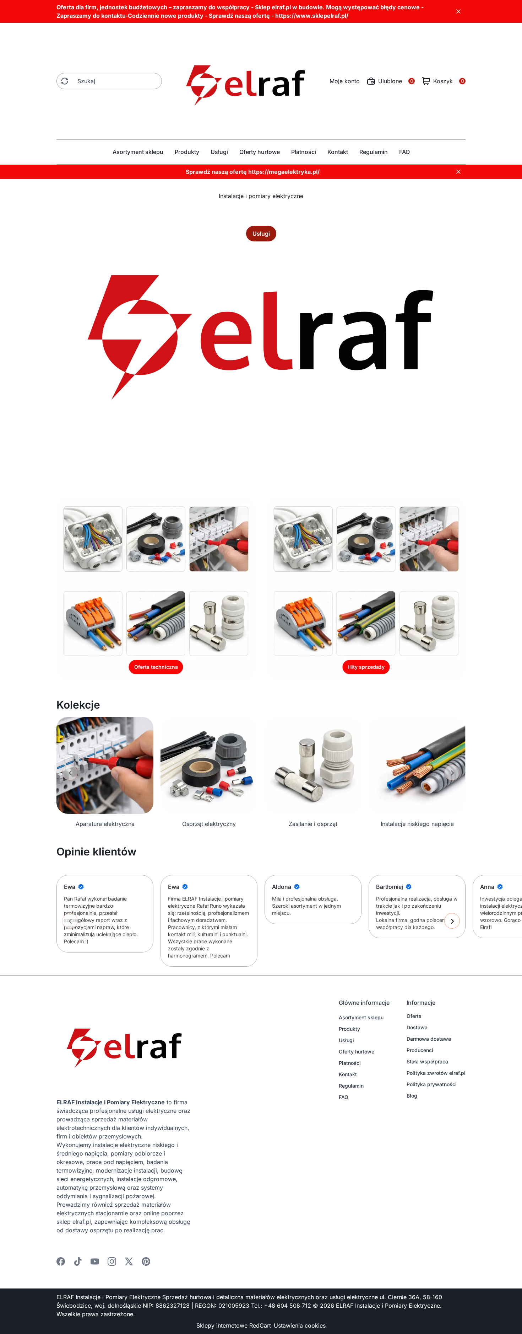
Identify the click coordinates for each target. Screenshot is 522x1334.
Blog (412, 1096)
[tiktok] (78, 1261)
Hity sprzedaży (366, 667)
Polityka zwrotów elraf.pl (436, 1073)
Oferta (414, 1016)
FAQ (404, 151)
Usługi (219, 151)
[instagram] (112, 1261)
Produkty (187, 151)
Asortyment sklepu (138, 151)
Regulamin (373, 151)
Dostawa (417, 1027)
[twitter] (129, 1261)
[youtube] (95, 1261)
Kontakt (337, 151)
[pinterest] (146, 1261)
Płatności (303, 151)
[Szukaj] (64, 81)
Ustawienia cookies (300, 1325)
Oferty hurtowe (259, 151)
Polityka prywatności (432, 1084)
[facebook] (60, 1261)
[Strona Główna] (245, 81)
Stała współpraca (427, 1061)
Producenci (420, 1050)
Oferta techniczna (156, 667)
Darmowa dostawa (429, 1039)
